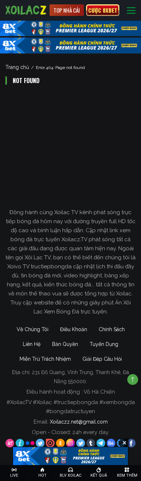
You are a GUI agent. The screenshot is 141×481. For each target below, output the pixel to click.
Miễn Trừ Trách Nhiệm (45, 359)
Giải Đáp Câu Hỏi (102, 359)
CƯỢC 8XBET (102, 10)
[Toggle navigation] (131, 10)
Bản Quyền (65, 344)
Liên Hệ (31, 344)
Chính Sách (112, 329)
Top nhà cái (67, 10)
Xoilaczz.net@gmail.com (79, 422)
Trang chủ (17, 67)
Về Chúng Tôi (32, 329)
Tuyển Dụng (104, 344)
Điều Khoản (73, 329)
